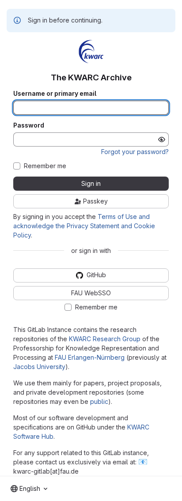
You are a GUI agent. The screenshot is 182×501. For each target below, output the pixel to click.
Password (28, 125)
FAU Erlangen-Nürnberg (90, 357)
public (99, 401)
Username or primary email (54, 93)
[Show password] (162, 139)
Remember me (45, 166)
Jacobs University (39, 366)
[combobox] (29, 488)
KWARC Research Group (104, 339)
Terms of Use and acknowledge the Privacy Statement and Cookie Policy (84, 226)
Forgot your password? (135, 151)
